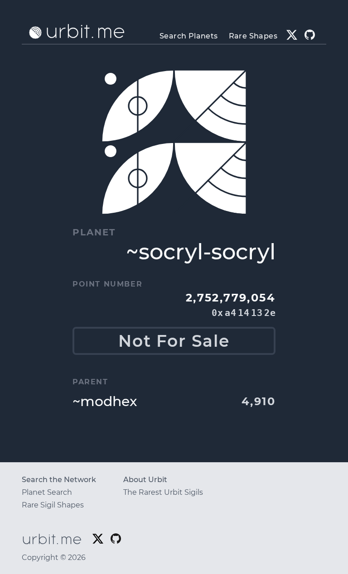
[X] (291, 34)
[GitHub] (309, 34)
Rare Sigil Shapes (53, 505)
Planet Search (47, 492)
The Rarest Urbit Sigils (163, 492)
